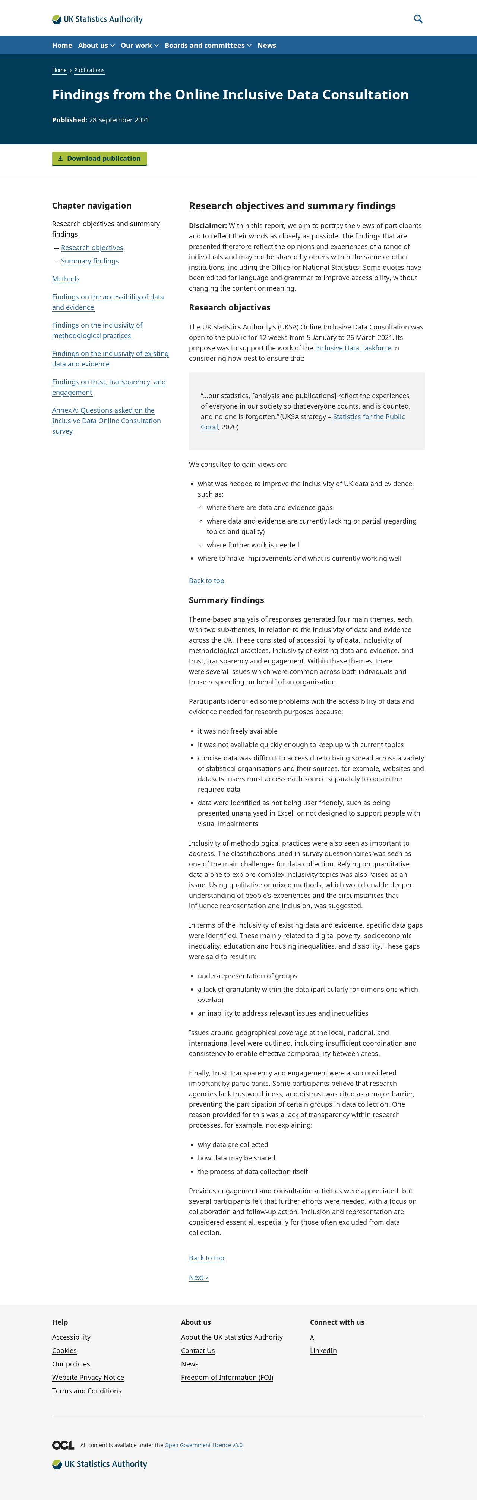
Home (62, 45)
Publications (89, 70)
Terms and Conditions (86, 1390)
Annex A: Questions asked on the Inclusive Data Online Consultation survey (106, 420)
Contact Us (198, 1350)
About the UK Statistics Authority (232, 1336)
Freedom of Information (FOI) (227, 1377)
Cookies (64, 1350)
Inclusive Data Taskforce (353, 347)
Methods (66, 278)
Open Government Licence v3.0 (204, 1445)
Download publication (103, 158)
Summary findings (90, 260)
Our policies (71, 1363)
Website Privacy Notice (88, 1377)
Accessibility (71, 1336)
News (267, 45)
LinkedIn (323, 1350)
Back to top (206, 580)
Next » (199, 1277)
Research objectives (92, 247)
